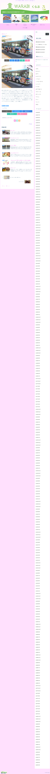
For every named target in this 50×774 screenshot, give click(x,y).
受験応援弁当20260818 (40, 49)
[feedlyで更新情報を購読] (17, 121)
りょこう (4, 105)
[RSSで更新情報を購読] (19, 121)
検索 (36, 32)
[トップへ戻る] (49, 773)
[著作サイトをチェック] (15, 121)
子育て (7, 105)
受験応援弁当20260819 (40, 47)
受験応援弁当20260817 (40, 52)
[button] (27, 60)
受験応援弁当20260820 (40, 41)
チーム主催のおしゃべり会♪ (41, 44)
